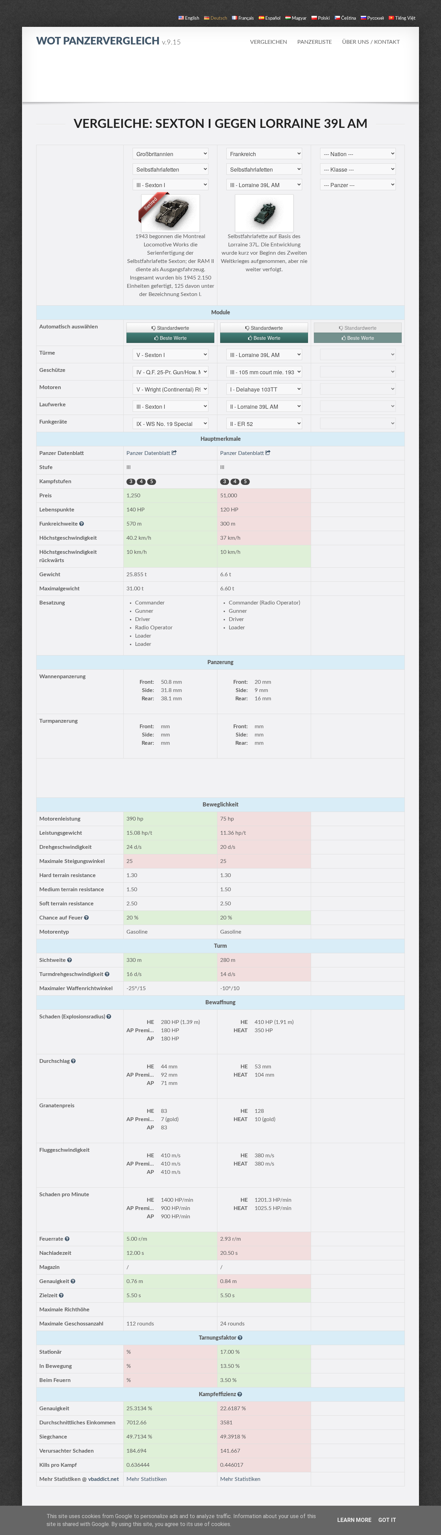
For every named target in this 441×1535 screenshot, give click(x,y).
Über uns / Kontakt (371, 42)
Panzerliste (314, 42)
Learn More (354, 1520)
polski (324, 18)
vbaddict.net (103, 1479)
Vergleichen (268, 42)
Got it (387, 1520)
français (246, 18)
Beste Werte (172, 337)
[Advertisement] (220, 74)
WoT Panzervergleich (108, 41)
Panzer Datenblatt (149, 453)
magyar (299, 18)
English (192, 18)
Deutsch (219, 18)
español (272, 18)
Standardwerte (172, 327)
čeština (348, 18)
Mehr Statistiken (146, 1479)
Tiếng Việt (405, 18)
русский (375, 18)
